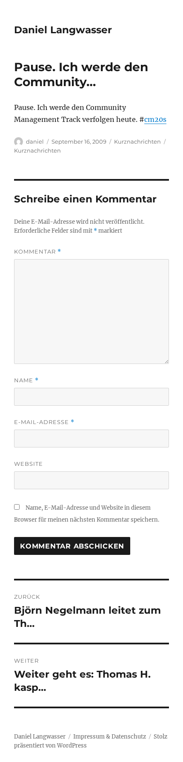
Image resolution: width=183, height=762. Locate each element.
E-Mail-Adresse (44, 422)
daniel (35, 141)
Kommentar (37, 251)
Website (28, 463)
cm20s (155, 119)
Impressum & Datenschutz (109, 736)
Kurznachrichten (137, 141)
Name (26, 380)
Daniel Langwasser (63, 30)
